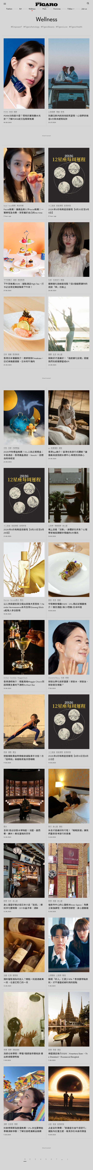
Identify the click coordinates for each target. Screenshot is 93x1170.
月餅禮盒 (16, 448)
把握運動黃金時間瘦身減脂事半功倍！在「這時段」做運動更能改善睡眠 (24, 758)
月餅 (10, 448)
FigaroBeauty (48, 26)
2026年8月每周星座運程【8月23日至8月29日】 (24, 531)
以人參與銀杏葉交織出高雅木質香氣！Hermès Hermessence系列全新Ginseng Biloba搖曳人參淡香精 (24, 607)
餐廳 (10, 354)
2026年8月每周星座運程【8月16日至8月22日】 (68, 758)
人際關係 (51, 975)
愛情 (62, 112)
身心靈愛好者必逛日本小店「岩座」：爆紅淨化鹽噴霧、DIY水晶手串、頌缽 (23, 906)
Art (20, 9)
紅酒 (10, 975)
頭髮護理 (16, 1050)
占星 (50, 1124)
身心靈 (59, 354)
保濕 (11, 112)
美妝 (15, 280)
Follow (70, 9)
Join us (84, 9)
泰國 (54, 1050)
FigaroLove (62, 26)
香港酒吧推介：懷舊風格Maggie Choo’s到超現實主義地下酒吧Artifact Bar (24, 683)
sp (49, 448)
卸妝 (67, 678)
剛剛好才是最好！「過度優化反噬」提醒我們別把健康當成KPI (68, 360)
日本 (5, 354)
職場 (64, 975)
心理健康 (51, 112)
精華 (15, 112)
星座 (54, 1124)
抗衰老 (10, 1124)
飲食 (54, 600)
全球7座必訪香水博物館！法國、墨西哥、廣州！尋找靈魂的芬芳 (22, 832)
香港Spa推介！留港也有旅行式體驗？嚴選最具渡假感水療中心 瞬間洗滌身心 (67, 453)
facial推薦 (12, 206)
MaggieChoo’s (22, 678)
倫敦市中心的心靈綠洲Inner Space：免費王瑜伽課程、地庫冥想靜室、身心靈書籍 (68, 906)
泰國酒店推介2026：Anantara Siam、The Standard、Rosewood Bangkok (68, 1055)
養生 (14, 752)
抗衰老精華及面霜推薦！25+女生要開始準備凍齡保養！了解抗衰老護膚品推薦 (23, 1130)
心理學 (50, 526)
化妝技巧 (56, 280)
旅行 (50, 827)
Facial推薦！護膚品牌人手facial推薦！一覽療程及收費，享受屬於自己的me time (23, 211)
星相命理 (67, 206)
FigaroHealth (76, 26)
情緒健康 (57, 526)
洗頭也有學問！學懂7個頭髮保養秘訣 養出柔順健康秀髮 (23, 1055)
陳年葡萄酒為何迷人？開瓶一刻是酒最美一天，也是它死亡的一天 (24, 981)
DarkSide (13, 678)
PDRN (6, 112)
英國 (54, 901)
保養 (5, 1050)
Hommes (57, 9)
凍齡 (5, 1124)
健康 (50, 354)
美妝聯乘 (21, 280)
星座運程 (59, 206)
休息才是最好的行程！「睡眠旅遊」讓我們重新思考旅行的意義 (68, 832)
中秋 (5, 448)
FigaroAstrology (32, 26)
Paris (44, 9)
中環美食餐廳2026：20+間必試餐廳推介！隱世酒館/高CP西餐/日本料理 (67, 606)
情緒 (58, 112)
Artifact (6, 678)
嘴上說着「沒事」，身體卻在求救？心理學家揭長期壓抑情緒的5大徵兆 (67, 531)
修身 (5, 752)
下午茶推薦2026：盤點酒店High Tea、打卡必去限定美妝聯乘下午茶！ (24, 285)
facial (5, 206)
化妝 (50, 280)
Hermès (6, 600)
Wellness (32, 9)
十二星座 (51, 206)
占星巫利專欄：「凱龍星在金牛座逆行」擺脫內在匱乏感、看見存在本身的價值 (67, 1130)
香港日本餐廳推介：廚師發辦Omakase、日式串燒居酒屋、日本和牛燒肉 (24, 360)
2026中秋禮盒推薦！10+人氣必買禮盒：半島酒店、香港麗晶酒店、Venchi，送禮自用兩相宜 (23, 455)
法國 (5, 975)
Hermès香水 (14, 600)
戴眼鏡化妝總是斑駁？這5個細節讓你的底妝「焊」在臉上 (67, 285)
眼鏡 (62, 280)
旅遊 (5, 901)
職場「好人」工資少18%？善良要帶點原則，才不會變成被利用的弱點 (68, 981)
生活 (54, 354)
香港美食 (16, 354)
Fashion (9, 9)
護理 (60, 448)
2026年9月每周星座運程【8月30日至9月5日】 (68, 211)
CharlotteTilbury (54, 678)
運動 (10, 752)
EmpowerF (17, 26)
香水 (21, 600)
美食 (50, 600)
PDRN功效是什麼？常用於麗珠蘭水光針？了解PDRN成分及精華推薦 (22, 117)
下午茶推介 (8, 280)
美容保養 (20, 206)
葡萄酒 (15, 975)
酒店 (60, 827)
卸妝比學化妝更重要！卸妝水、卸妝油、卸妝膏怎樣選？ (68, 683)
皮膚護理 (54, 448)
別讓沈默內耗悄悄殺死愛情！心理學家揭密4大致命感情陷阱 (68, 117)
